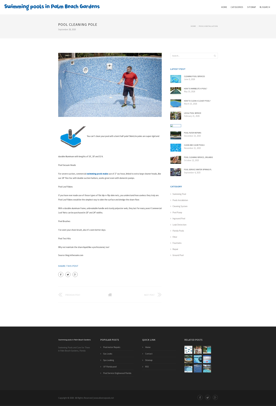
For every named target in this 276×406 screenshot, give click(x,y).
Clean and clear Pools (194, 145)
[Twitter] (67, 274)
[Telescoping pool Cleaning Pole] (188, 350)
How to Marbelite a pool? (195, 88)
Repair (175, 249)
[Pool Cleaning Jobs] (198, 350)
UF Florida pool (110, 366)
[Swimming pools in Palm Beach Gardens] (52, 5)
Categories (237, 7)
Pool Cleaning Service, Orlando (198, 157)
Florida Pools (178, 230)
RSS (147, 366)
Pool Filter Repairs (192, 133)
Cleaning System (179, 206)
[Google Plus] (75, 274)
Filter (174, 237)
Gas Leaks (107, 353)
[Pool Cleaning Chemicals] (207, 359)
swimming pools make (97, 173)
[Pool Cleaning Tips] (207, 350)
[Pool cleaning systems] (188, 368)
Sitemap (251, 7)
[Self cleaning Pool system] (207, 368)
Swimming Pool (179, 194)
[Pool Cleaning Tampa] (188, 359)
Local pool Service (192, 113)
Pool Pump (177, 212)
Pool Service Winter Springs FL (198, 169)
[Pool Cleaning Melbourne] (198, 359)
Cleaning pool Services (194, 76)
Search (266, 7)
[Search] (215, 56)
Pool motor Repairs (111, 347)
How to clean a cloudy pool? (197, 101)
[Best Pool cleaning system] (198, 368)
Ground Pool (178, 255)
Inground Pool (178, 218)
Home (224, 7)
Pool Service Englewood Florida (117, 373)
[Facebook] (60, 274)
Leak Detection (179, 224)
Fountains (177, 243)
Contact (149, 353)
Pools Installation (208, 26)
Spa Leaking (108, 360)
